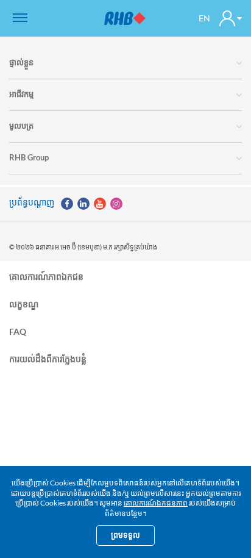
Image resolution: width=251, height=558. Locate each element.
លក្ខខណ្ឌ (23, 303)
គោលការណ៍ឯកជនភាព (156, 502)
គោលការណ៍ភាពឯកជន (46, 276)
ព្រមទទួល (125, 535)
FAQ (17, 331)
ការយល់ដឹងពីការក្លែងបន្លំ (48, 358)
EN (204, 18)
